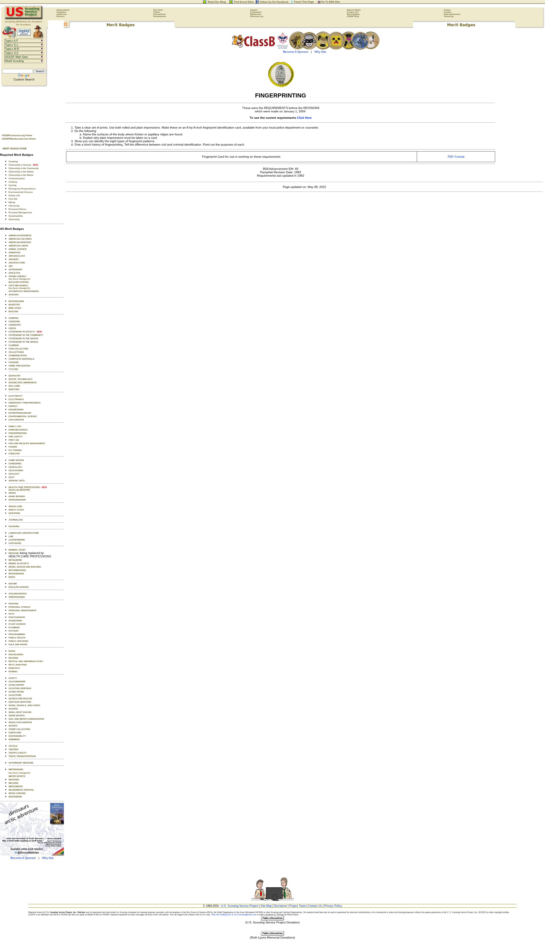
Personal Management (20, 212)
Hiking (12, 202)
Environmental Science (21, 192)
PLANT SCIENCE (17, 624)
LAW (11, 536)
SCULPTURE (15, 695)
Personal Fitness (17, 209)
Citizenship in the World (21, 175)
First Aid (13, 199)
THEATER (13, 749)
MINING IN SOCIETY (19, 563)
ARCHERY (14, 259)
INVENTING (14, 513)
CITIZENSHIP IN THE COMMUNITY (26, 335)
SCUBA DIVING (16, 692)
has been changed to (19, 773)
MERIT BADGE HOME (15, 148)
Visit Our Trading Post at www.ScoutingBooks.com (233, 914)
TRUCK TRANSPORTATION (22, 756)
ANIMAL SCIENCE (18, 249)
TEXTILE (13, 746)
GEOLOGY (14, 474)
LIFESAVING (15, 543)
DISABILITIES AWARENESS (23, 382)
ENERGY (13, 406)
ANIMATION (14, 252)
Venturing (448, 16)
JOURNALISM (16, 520)
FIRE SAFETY (16, 436)
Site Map (266, 905)
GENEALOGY (15, 467)
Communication (17, 178)
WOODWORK (15, 796)
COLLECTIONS (16, 352)
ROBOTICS (14, 668)
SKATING (13, 709)
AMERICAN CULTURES (20, 239)
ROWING (13, 671)
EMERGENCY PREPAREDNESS (25, 403)
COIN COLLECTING (18, 349)
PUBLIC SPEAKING (18, 641)
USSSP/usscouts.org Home (17, 135)
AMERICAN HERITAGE (20, 242)
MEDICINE (14, 553)
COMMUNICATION (18, 355)
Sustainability (16, 216)
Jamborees (61, 14)
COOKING (14, 362)
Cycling (12, 185)
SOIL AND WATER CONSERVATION (26, 719)
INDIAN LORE (15, 506)
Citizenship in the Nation (21, 171)
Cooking (13, 182)
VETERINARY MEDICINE (21, 763)
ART (11, 266)
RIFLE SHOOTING (18, 665)
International (159, 14)
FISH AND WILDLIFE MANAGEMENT (27, 443)
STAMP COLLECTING (19, 729)
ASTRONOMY (15, 269)
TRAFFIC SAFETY (18, 753)
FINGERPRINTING (18, 433)
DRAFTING (14, 389)
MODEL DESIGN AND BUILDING (25, 567)
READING (13, 658)
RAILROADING (16, 654)
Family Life (14, 195)
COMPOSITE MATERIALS (21, 359)
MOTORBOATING (17, 570)
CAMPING (14, 318)
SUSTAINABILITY (17, 736)
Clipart (156, 12)
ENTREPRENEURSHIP (20, 413)
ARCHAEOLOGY (17, 256)
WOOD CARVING (17, 793)
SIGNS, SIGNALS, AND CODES (24, 705)
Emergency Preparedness (22, 188)
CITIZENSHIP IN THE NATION (23, 338)
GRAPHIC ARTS (17, 480)
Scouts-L (60, 16)
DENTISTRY (15, 376)
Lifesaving (14, 206)
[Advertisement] (32, 108)
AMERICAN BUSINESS (20, 235)
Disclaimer (280, 905)
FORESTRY (14, 453)
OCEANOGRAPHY (18, 593)
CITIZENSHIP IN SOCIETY (25, 331)
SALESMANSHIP (17, 681)
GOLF (11, 477)
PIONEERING (15, 620)
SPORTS (13, 726)
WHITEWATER (16, 786)
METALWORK (15, 560)
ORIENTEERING (17, 597)
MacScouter (255, 14)
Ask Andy (158, 10)
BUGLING (13, 311)
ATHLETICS (14, 273)
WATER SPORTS (17, 776)
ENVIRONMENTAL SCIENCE (23, 416)
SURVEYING (15, 732)
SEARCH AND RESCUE (20, 698)
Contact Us (315, 905)
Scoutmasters (159, 16)
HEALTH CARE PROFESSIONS (28, 488)
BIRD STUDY (15, 308)
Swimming (14, 219)
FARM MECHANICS (18, 430)
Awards (253, 10)
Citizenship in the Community (24, 168)
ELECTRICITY (16, 396)
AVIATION (13, 294)
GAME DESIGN (16, 460)
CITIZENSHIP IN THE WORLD (23, 342)
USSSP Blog (353, 16)
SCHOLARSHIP (16, 685)
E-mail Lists (352, 12)
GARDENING (15, 463)
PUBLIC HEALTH (17, 638)
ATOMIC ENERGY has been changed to (19, 277)
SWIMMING (14, 739)
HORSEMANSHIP (17, 500)
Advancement (62, 10)
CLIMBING (14, 345)
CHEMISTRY (15, 325)
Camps (447, 10)
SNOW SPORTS (17, 715)
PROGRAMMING (17, 634)
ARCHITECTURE (17, 263)
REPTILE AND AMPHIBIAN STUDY (26, 661)
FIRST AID (14, 440)
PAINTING (14, 603)
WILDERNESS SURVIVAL (21, 790)
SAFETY (13, 678)
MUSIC (12, 577)
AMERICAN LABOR (18, 246)
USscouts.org (256, 16)
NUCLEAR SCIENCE (19, 282)
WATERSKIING (16, 769)
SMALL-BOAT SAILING (20, 712)
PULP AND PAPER (18, 644)
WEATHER (14, 779)
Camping (13, 161)
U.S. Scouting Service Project (239, 905)
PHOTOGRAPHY (17, 617)
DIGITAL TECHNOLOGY (21, 379)
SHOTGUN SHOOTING (20, 702)
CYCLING (13, 369)
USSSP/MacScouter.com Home (19, 138)
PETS (11, 614)
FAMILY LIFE (15, 426)
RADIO (12, 651)
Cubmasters (256, 12)
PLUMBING (14, 627)
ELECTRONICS (16, 399)
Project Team (297, 905)
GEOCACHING (16, 470)
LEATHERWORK (17, 540)
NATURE (13, 583)
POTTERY (14, 631)
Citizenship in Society (23, 165)
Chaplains (61, 12)
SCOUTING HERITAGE (20, 688)
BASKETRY (14, 304)
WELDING (14, 783)
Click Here (304, 117)
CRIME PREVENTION (19, 366)
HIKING (12, 493)
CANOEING (14, 321)
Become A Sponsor (23, 858)
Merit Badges (353, 14)
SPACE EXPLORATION (20, 722)
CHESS (12, 328)
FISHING (13, 447)
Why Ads (48, 858)
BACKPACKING (16, 301)
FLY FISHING (15, 450)
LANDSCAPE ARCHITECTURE (24, 533)
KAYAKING (14, 526)
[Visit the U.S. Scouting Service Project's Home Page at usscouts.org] (24, 19)
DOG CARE (14, 386)
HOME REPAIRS (17, 496)
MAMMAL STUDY (17, 550)
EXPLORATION (16, 420)
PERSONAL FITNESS (19, 607)
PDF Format (456, 156)
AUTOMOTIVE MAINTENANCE (24, 291)
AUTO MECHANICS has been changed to (19, 286)
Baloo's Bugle (354, 10)
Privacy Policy (333, 905)
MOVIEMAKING (16, 573)
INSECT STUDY (16, 510)
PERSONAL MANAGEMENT (22, 610)
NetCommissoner (452, 14)
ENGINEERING (16, 409)
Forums (447, 12)
